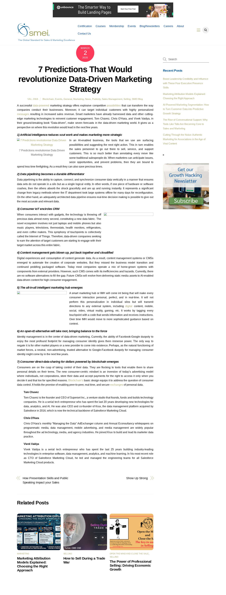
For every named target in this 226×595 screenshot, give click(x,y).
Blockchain (48, 99)
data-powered (41, 105)
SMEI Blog (137, 99)
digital (128, 306)
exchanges (116, 384)
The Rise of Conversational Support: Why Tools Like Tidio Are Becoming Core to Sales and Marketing (185, 124)
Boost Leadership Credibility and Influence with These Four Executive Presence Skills (185, 83)
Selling (127, 99)
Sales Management (112, 99)
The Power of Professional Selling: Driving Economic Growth (130, 565)
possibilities (114, 105)
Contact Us (84, 33)
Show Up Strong (137, 478)
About (180, 26)
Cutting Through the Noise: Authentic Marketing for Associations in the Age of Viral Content (184, 139)
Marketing (78, 99)
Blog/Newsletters (150, 26)
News (88, 99)
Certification (85, 26)
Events (132, 26)
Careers (168, 26)
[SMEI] (33, 35)
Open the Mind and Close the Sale (129, 554)
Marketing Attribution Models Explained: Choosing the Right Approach (33, 564)
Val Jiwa (32, 99)
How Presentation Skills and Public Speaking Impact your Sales (45, 480)
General (68, 99)
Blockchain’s (75, 380)
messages (23, 114)
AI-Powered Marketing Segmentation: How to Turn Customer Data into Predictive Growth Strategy (186, 109)
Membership (116, 26)
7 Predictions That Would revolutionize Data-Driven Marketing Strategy (85, 79)
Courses (101, 26)
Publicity (96, 99)
